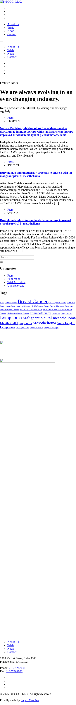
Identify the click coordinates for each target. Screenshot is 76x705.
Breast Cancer (33, 301)
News (10, 31)
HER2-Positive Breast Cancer (43, 306)
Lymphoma (11, 317)
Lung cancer (66, 313)
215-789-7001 (17, 668)
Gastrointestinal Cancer (20, 306)
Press (10, 117)
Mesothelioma (44, 323)
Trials (10, 27)
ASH (2, 302)
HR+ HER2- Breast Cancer (31, 310)
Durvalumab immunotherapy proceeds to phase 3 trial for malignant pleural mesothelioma (36, 174)
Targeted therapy (51, 328)
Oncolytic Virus (22, 328)
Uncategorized (15, 285)
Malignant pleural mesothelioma (49, 318)
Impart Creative (30, 700)
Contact (11, 34)
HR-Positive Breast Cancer (18, 313)
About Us (13, 24)
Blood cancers (11, 302)
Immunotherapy (40, 313)
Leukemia (56, 313)
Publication (13, 278)
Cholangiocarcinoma (57, 302)
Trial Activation (16, 282)
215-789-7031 (14, 671)
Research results (36, 328)
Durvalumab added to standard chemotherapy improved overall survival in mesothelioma (35, 222)
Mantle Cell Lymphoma (16, 323)
